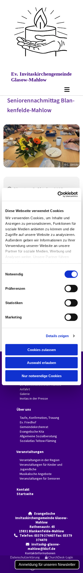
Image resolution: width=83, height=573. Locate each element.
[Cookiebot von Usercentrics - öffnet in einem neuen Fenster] (58, 194)
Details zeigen (57, 336)
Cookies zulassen (41, 349)
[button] (41, 89)
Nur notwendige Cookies (42, 376)
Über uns (24, 409)
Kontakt (23, 489)
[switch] (71, 288)
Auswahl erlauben (41, 363)
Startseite (25, 494)
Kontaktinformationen (40, 553)
